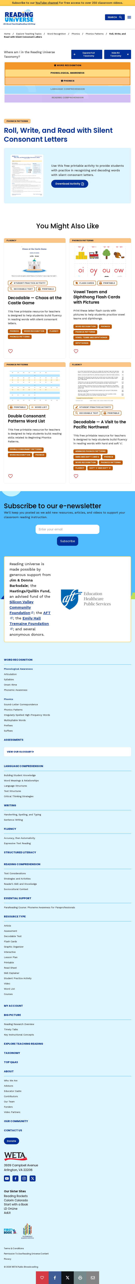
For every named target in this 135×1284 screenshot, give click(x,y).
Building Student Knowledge (20, 775)
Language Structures (15, 785)
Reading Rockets (16, 1196)
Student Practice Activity (17, 978)
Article (7, 925)
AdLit (7, 1213)
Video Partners (12, 1112)
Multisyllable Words (15, 720)
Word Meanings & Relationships (21, 780)
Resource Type (15, 916)
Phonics (76, 34)
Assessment (10, 931)
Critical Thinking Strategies (18, 796)
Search (112, 17)
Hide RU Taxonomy (115, 54)
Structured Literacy (20, 852)
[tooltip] (42, 1277)
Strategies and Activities (17, 878)
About (9, 1071)
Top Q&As (11, 1062)
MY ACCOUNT (13, 1006)
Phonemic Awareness (15, 690)
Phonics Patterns (95, 34)
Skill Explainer (11, 973)
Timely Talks (11, 1029)
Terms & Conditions (14, 1248)
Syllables (9, 679)
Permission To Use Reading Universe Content (26, 1253)
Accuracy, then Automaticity (19, 838)
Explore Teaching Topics (28, 34)
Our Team (9, 1101)
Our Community (16, 1121)
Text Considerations (15, 873)
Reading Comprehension (22, 864)
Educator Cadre (12, 1091)
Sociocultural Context (16, 889)
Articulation (10, 674)
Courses (8, 994)
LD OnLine (10, 1209)
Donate (11, 1141)
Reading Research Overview (19, 1024)
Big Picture (12, 1015)
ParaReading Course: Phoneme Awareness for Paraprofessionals (39, 907)
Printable (9, 962)
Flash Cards (10, 941)
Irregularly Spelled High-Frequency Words (27, 715)
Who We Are (10, 1080)
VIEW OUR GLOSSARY (19, 751)
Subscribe (67, 541)
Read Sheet (10, 967)
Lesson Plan (10, 957)
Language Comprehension (23, 766)
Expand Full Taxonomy (89, 54)
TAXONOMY (12, 1053)
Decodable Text (13, 936)
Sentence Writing (13, 819)
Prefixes (8, 725)
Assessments (13, 740)
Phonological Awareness (18, 669)
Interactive (10, 952)
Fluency (11, 240)
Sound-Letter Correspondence (21, 704)
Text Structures (12, 791)
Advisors (8, 1085)
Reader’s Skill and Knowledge (20, 884)
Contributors (11, 1096)
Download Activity (71, 185)
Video (7, 983)
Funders (8, 1106)
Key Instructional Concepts (19, 1034)
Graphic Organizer (14, 946)
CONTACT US (13, 1130)
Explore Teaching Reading (23, 1044)
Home (7, 34)
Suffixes (8, 730)
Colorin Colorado (16, 1200)
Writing (10, 805)
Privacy (7, 1259)
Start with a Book (16, 1204)
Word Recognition (56, 34)
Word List (9, 988)
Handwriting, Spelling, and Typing (22, 814)
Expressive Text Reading (17, 843)
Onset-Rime (10, 684)
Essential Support (17, 898)
